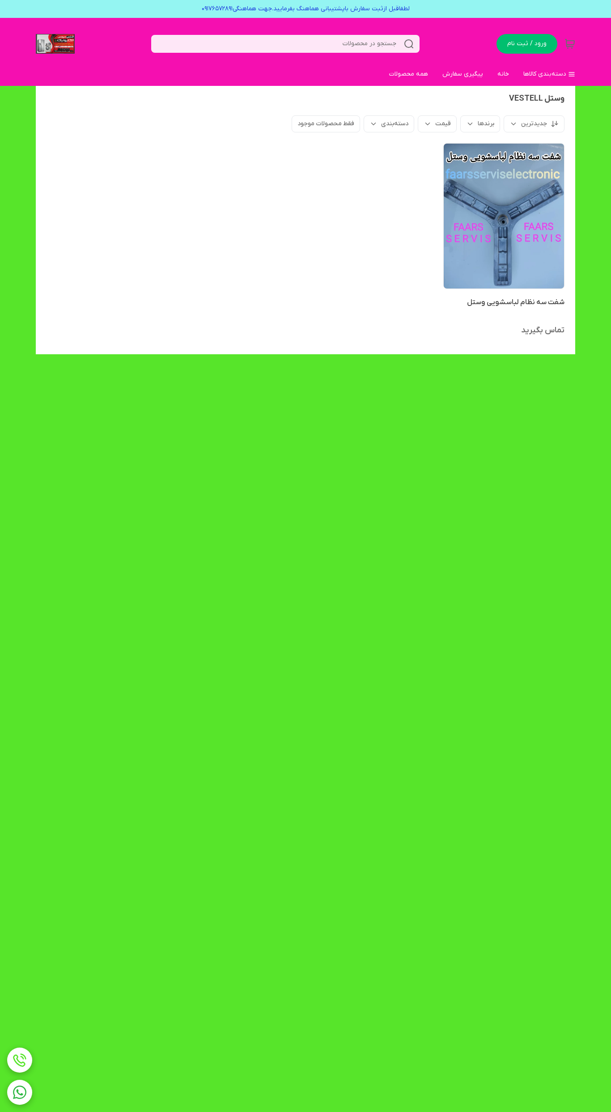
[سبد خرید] (569, 43)
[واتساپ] (19, 1092)
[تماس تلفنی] (19, 1060)
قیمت (443, 123)
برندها (486, 123)
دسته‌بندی (394, 123)
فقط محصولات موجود (325, 123)
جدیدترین (534, 123)
